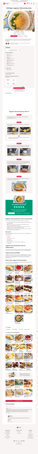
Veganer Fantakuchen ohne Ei (9, 313)
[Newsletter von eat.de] (19, 375)
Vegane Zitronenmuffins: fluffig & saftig (27, 396)
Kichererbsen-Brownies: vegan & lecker (18, 293)
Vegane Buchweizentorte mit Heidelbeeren (27, 342)
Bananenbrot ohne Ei (27, 273)
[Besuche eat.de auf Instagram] (16, 441)
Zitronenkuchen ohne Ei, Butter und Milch (9, 273)
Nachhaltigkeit (30, 435)
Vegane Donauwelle (27, 293)
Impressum (30, 431)
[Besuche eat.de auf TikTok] (20, 441)
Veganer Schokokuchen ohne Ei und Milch (15, 369)
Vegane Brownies (8, 283)
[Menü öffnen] (34, 3)
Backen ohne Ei (21, 329)
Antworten (11, 421)
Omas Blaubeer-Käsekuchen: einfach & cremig (28, 283)
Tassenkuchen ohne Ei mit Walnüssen (27, 360)
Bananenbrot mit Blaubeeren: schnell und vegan (29, 369)
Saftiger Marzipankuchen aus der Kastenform (8, 369)
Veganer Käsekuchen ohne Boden (18, 303)
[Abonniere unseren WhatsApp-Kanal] (18, 441)
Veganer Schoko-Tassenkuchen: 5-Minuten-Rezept (17, 282)
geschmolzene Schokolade (11, 238)
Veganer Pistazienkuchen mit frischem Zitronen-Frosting (18, 387)
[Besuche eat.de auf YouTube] (14, 441)
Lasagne (8, 435)
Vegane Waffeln (7, 351)
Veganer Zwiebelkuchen (18, 313)
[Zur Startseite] (5, 3)
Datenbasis (7, 77)
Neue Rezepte (7, 434)
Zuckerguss (8, 237)
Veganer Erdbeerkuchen (28, 313)
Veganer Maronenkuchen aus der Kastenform (9, 387)
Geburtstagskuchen (27, 329)
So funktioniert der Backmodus (19, 89)
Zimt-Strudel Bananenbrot (28, 387)
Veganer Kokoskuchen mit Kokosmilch (18, 396)
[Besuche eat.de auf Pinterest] (21, 441)
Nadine (29, 43)
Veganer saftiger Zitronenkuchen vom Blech (14, 351)
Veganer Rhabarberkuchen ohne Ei (18, 323)
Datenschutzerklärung (30, 434)
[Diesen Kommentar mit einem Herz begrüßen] (6, 412)
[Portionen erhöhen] (19, 50)
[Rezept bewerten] (19, 206)
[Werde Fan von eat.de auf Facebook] (23, 441)
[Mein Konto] (31, 3)
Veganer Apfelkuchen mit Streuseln (27, 303)
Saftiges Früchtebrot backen (22, 370)
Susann (21, 43)
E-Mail (19, 431)
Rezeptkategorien (7, 431)
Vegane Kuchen (8, 329)
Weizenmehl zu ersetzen (15, 224)
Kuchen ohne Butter (14, 329)
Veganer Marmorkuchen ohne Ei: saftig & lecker (9, 303)
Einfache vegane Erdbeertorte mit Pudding (17, 272)
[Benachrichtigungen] (29, 3)
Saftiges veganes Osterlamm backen (17, 360)
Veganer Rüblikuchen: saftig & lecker (9, 293)
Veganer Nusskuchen (8, 396)
